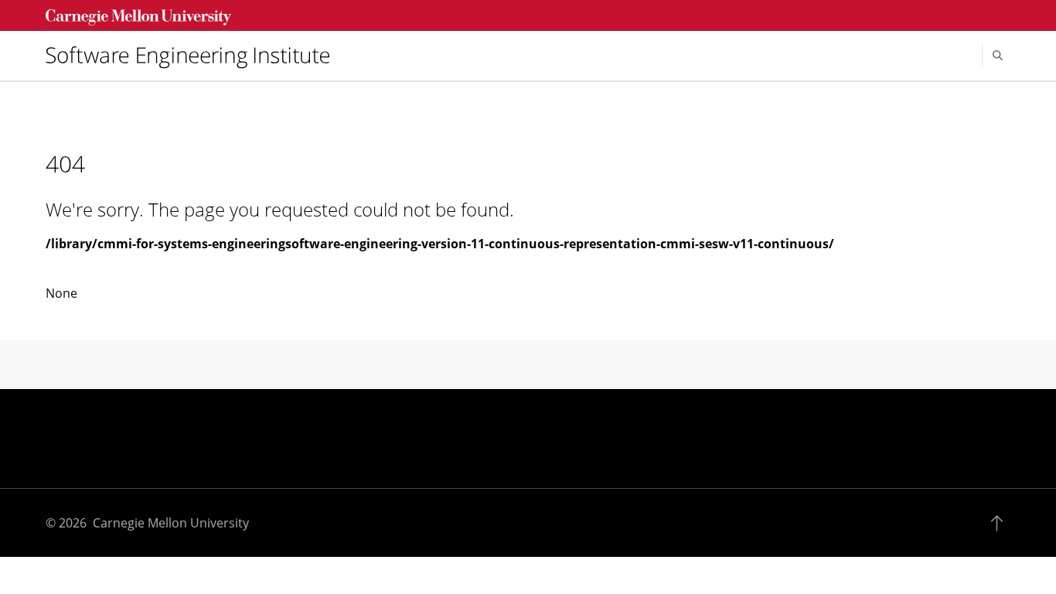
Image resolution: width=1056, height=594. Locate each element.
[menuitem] (194, 55)
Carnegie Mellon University (171, 522)
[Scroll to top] (1000, 523)
